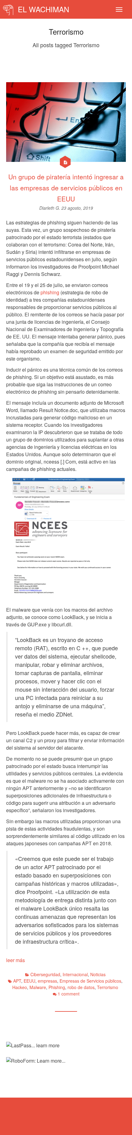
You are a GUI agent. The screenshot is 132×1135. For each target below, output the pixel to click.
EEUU (29, 981)
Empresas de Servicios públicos (90, 981)
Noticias (98, 974)
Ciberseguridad (45, 974)
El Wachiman (42, 9)
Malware (37, 987)
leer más (15, 960)
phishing (50, 292)
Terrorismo (107, 987)
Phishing (57, 987)
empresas (47, 981)
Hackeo (19, 987)
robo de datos (81, 987)
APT (17, 981)
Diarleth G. (50, 208)
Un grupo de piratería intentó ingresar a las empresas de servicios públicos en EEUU (66, 187)
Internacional (75, 974)
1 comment (69, 994)
